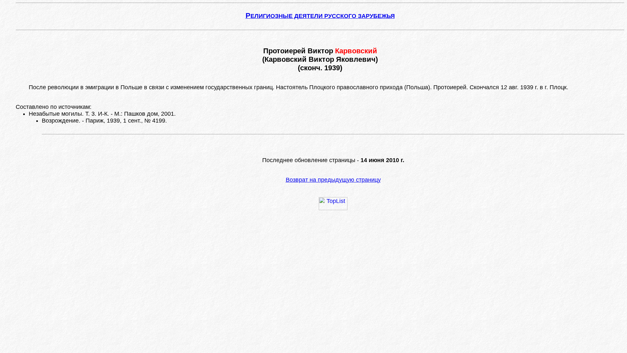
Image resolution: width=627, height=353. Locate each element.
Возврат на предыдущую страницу (333, 179)
